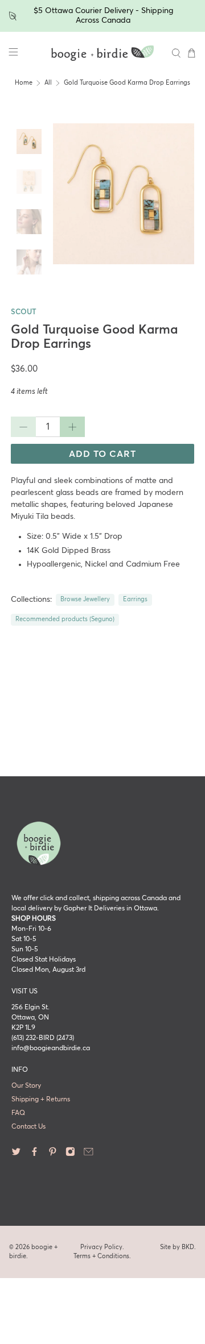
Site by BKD (177, 1247)
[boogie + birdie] (102, 53)
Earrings (135, 599)
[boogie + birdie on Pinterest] (53, 1154)
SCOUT (23, 312)
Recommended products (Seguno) (64, 619)
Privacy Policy (101, 1247)
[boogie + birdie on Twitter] (16, 1154)
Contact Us (28, 1127)
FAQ (18, 1113)
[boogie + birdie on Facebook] (34, 1154)
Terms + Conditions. (102, 1256)
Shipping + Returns (40, 1099)
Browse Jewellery (85, 599)
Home (23, 83)
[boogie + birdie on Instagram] (70, 1154)
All (48, 83)
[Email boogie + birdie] (88, 1154)
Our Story (26, 1086)
